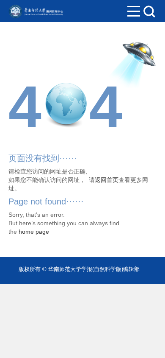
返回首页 (106, 179)
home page (34, 231)
